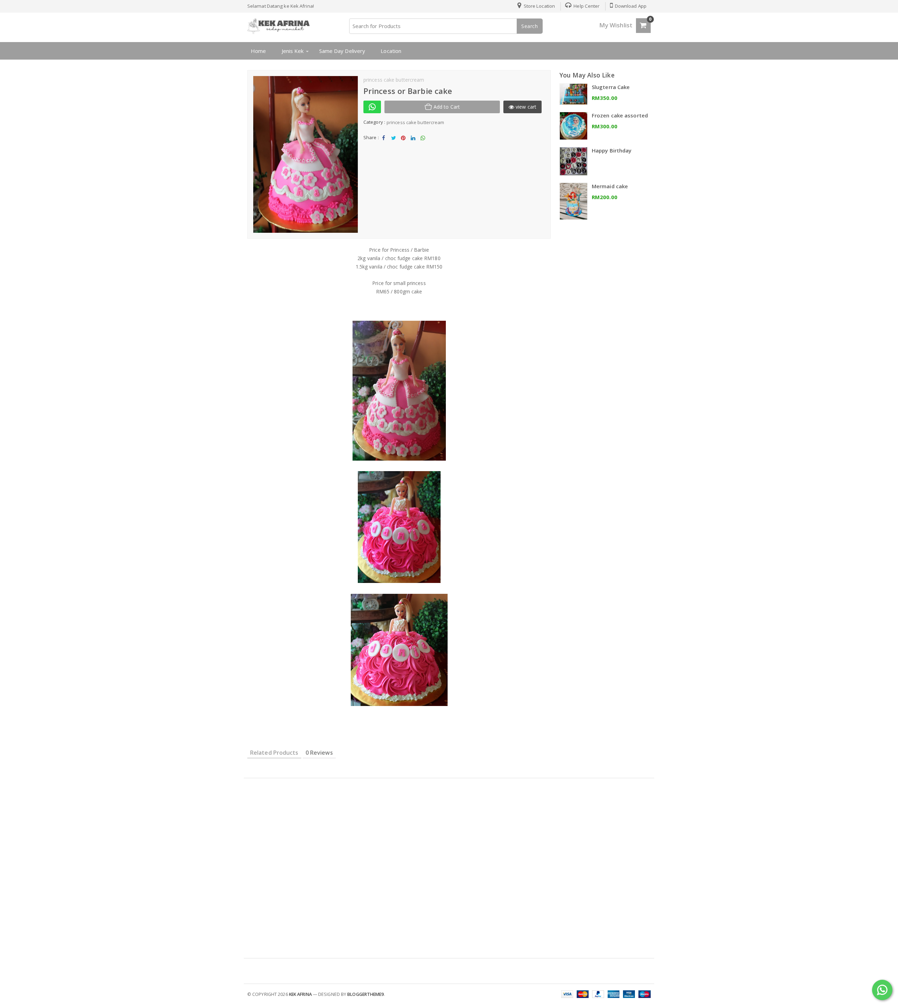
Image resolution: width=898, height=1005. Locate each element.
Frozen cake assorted (620, 115)
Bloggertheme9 (365, 994)
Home (258, 50)
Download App (630, 6)
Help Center (585, 6)
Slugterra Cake (611, 86)
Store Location (539, 6)
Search (529, 26)
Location (391, 50)
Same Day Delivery (342, 50)
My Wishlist (615, 25)
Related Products (274, 752)
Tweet (393, 143)
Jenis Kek (293, 50)
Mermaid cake (610, 186)
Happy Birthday (611, 150)
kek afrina (300, 994)
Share (384, 143)
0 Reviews (319, 752)
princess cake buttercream (415, 122)
